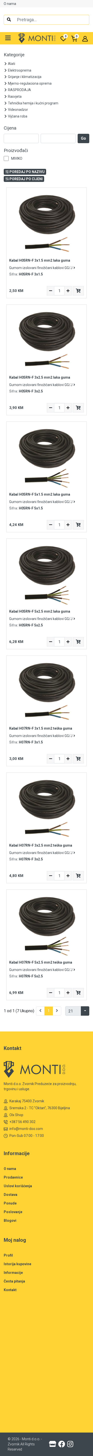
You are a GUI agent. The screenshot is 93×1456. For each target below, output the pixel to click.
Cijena (10, 128)
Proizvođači (16, 150)
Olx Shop (16, 1115)
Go (83, 138)
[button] (8, 38)
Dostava (10, 1195)
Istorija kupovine (17, 1264)
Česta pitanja (14, 1281)
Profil (8, 1255)
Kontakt (10, 1290)
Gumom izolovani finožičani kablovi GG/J (40, 268)
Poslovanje (13, 1212)
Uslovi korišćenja (18, 1186)
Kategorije (14, 55)
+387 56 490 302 (22, 1122)
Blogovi (10, 1221)
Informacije (13, 1273)
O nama (10, 4)
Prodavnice (13, 1177)
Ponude (10, 1203)
